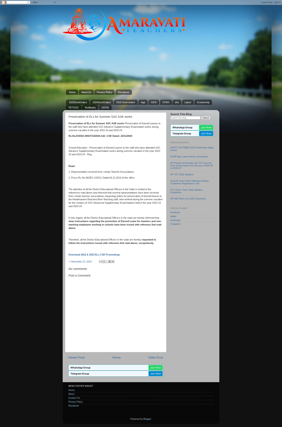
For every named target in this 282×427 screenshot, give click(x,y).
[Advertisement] (141, 65)
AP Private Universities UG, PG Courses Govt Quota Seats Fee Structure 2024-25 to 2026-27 (191, 165)
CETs (154, 102)
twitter (173, 216)
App (143, 102)
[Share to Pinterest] (113, 261)
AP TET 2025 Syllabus (182, 174)
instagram (175, 224)
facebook (175, 212)
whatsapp (175, 220)
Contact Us (74, 398)
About (71, 394)
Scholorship (203, 102)
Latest (188, 102)
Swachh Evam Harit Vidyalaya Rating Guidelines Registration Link (189, 182)
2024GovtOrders (102, 102)
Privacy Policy (104, 92)
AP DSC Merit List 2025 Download (188, 198)
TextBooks (90, 107)
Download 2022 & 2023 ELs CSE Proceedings (94, 254)
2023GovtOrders (78, 102)
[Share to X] (106, 261)
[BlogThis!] (103, 261)
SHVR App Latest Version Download (188, 156)
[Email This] (100, 261)
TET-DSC (73, 107)
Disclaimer (123, 92)
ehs (177, 102)
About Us (86, 92)
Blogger (147, 419)
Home (72, 92)
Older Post (155, 357)
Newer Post (76, 357)
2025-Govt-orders (125, 102)
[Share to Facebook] (109, 261)
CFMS (165, 102)
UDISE (105, 107)
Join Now (155, 367)
